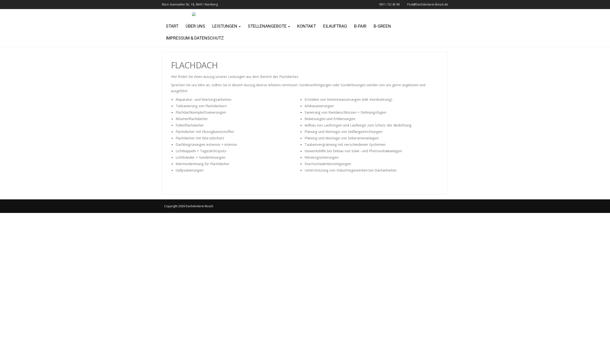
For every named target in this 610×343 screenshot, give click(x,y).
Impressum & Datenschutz (195, 37)
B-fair (360, 26)
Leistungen (225, 26)
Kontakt (306, 26)
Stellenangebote (268, 26)
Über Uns (195, 26)
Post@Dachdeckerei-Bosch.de (427, 4)
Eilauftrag (335, 26)
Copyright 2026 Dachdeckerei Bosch (188, 206)
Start (172, 26)
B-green (382, 26)
